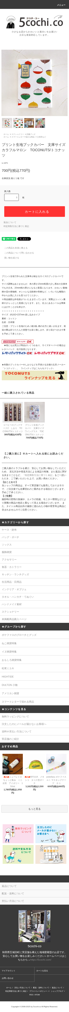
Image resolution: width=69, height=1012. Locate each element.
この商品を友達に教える (16, 248)
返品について (10, 222)
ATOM (37, 995)
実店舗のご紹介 (10, 738)
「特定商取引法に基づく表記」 (38, 475)
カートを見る (42, 971)
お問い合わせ (7, 978)
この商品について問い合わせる (19, 253)
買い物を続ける (11, 258)
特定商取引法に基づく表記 (16, 226)
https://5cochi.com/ (40, 959)
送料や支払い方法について (16, 731)
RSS (31, 995)
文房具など (41, 137)
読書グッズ (31, 134)
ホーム (6, 134)
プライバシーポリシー (38, 991)
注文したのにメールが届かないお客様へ (24, 724)
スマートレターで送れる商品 (23, 137)
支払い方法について (22, 988)
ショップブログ (57, 991)
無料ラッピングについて (15, 716)
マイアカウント (8, 971)
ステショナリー (18, 134)
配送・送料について (41, 988)
